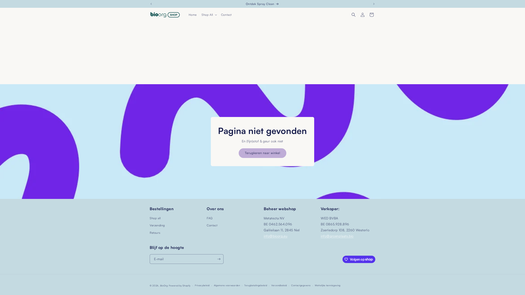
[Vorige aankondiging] (151, 4)
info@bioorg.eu (275, 236)
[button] (209, 14)
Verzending (157, 225)
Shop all (155, 218)
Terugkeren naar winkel (262, 153)
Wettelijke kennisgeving (327, 285)
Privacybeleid (202, 285)
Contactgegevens (301, 285)
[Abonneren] (218, 259)
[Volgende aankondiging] (373, 4)
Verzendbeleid (279, 285)
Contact (212, 225)
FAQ (210, 218)
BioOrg (164, 285)
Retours (155, 232)
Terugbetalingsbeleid (255, 285)
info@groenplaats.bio (337, 236)
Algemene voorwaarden (227, 285)
